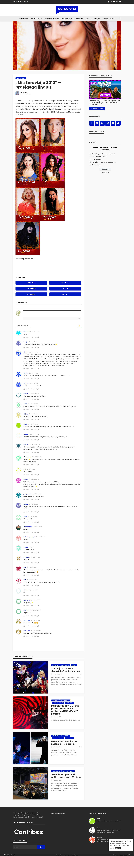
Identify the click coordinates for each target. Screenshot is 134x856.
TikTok (65, 288)
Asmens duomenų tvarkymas (70, 855)
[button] (105, 102)
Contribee (31, 282)
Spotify (65, 294)
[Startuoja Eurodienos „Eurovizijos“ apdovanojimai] (30, 677)
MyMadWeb (127, 855)
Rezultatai (105, 173)
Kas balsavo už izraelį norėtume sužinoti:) (109, 821)
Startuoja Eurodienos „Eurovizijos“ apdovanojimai (66, 669)
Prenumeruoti (98, 109)
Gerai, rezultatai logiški (99, 156)
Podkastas (79, 19)
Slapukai (58, 855)
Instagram (31, 288)
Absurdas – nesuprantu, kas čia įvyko (104, 162)
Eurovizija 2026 (35, 19)
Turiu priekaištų (97, 159)
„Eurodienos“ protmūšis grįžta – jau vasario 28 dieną (66, 775)
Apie (111, 19)
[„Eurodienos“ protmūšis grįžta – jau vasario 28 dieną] (30, 783)
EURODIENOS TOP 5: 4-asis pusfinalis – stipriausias (64, 742)
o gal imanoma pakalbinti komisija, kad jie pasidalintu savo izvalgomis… (109, 831)
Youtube (65, 282)
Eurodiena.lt (21, 78)
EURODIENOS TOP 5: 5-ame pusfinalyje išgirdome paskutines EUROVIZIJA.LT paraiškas (65, 710)
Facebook (31, 294)
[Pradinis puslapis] (67, 10)
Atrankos (55, 665)
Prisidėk (105, 19)
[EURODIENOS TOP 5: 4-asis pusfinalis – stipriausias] (30, 748)
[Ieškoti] (119, 18)
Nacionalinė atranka (51, 19)
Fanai (73, 665)
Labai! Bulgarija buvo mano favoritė (103, 154)
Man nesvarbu (96, 165)
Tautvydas (23, 92)
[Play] (105, 89)
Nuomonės (69, 702)
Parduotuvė (23, 19)
